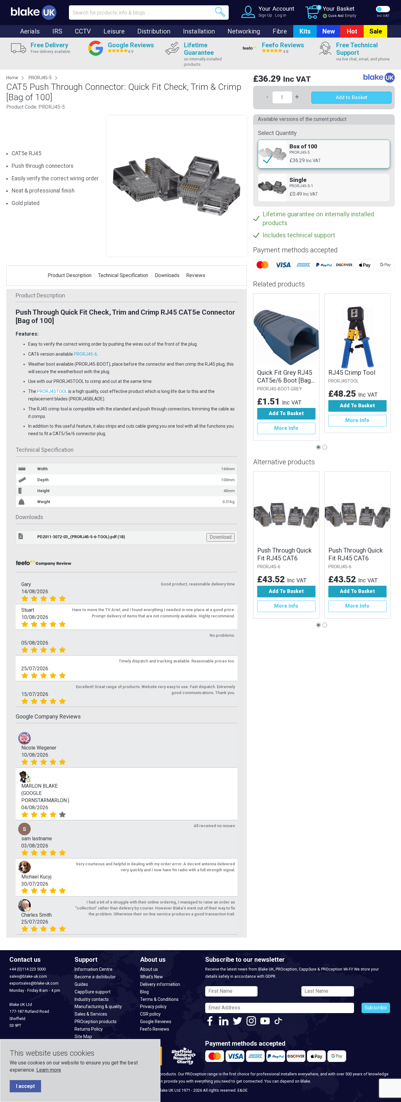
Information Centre (93, 969)
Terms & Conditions (159, 999)
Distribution (153, 31)
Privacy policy (153, 1006)
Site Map (83, 1036)
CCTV (83, 31)
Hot (352, 31)
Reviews (195, 275)
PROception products (96, 1021)
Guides (81, 984)
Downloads (167, 275)
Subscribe (376, 1008)
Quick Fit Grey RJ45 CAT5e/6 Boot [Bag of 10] (284, 376)
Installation (199, 31)
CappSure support (93, 991)
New (328, 31)
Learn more (48, 1070)
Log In (280, 15)
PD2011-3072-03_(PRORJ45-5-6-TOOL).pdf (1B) (81, 536)
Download (221, 537)
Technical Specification (123, 275)
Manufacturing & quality (98, 1006)
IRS (57, 31)
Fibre (280, 31)
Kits (305, 31)
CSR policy (150, 1014)
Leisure (114, 31)
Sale (375, 31)
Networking (243, 31)
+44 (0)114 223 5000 (27, 969)
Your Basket (338, 8)
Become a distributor (95, 976)
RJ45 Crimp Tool (351, 372)
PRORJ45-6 (85, 354)
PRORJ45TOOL (52, 391)
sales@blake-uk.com (28, 976)
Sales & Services (91, 1014)
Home (12, 77)
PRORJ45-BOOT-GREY (279, 389)
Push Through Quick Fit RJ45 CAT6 (284, 554)
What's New (151, 976)
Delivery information (160, 984)
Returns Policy (89, 1029)
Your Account (276, 8)
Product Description (69, 275)
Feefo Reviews (154, 1029)
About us (149, 969)
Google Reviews (155, 1021)
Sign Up (265, 15)
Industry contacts (92, 999)
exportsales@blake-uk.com (34, 983)
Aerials (30, 31)
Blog (144, 991)
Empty (350, 15)
